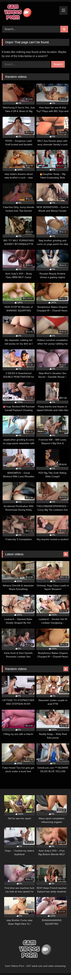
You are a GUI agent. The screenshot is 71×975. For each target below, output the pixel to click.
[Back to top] (60, 964)
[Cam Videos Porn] (29, 13)
